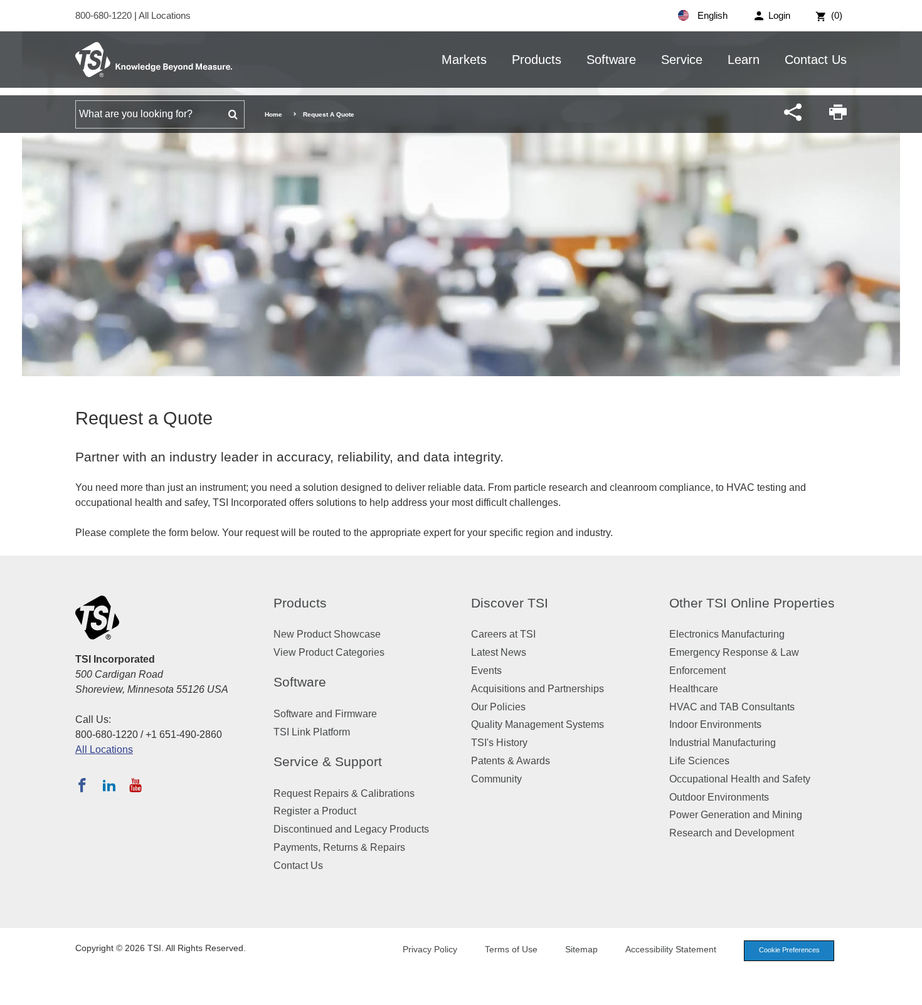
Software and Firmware (325, 713)
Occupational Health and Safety (739, 779)
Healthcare (693, 688)
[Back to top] (906, 989)
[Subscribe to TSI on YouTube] (135, 785)
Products (536, 59)
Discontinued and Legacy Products (351, 829)
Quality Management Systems (537, 724)
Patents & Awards (510, 760)
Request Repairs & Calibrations (344, 793)
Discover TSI (509, 603)
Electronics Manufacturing (727, 634)
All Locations (165, 15)
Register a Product (314, 811)
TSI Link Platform (311, 732)
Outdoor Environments (719, 797)
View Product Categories (328, 652)
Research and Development (731, 833)
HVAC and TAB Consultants (732, 707)
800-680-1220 (104, 15)
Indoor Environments (715, 724)
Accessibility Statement (670, 949)
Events (486, 670)
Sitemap (581, 949)
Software (611, 59)
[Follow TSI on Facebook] (82, 785)
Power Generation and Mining (735, 814)
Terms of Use (511, 949)
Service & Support (327, 761)
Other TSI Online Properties (752, 603)
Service (681, 59)
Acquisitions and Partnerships (537, 688)
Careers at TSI (503, 634)
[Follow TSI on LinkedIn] (109, 785)
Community (496, 779)
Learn (744, 59)
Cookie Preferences (789, 950)
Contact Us (816, 59)
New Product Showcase (327, 634)
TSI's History (499, 742)
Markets (464, 59)
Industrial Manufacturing (722, 742)
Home (273, 114)
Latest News (498, 652)
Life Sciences (699, 760)
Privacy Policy (430, 949)
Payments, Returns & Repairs (339, 847)
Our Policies (498, 707)
